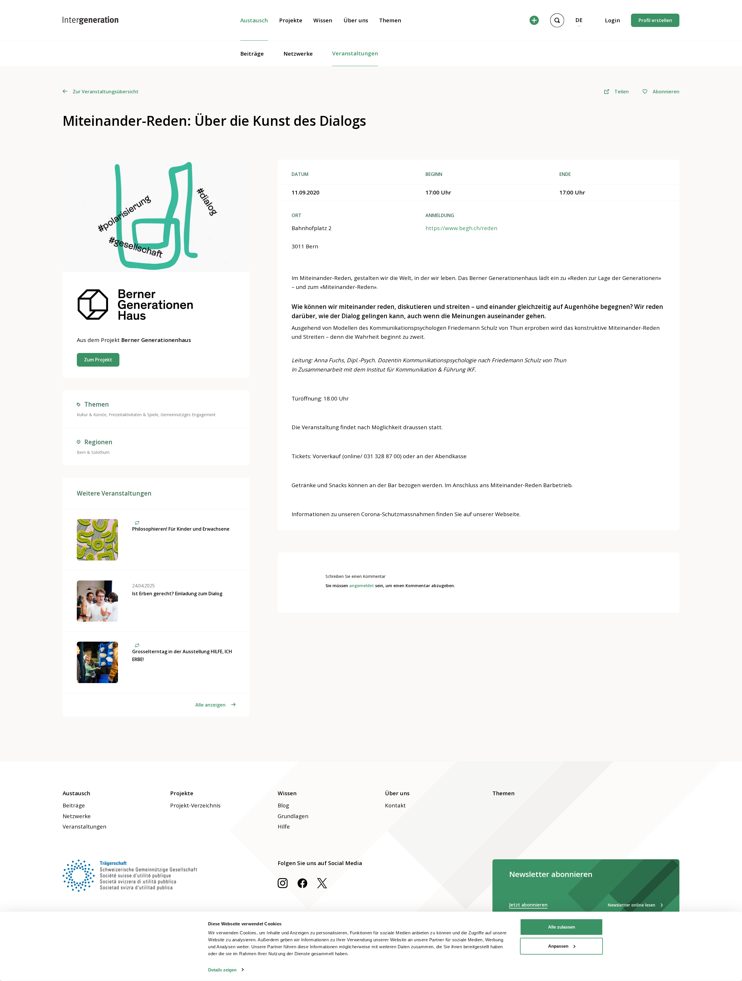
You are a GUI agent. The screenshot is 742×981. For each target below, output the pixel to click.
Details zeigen (222, 969)
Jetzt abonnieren (528, 905)
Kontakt (395, 805)
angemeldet (361, 585)
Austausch (254, 20)
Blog (283, 805)
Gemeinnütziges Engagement (188, 414)
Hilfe (284, 826)
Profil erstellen (655, 20)
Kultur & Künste (91, 414)
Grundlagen (293, 816)
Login (612, 20)
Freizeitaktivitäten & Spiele (133, 414)
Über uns (355, 20)
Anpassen (558, 945)
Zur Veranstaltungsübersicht (105, 91)
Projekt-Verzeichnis (195, 805)
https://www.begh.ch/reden (461, 228)
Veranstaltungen (355, 53)
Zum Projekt (98, 359)
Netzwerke (298, 53)
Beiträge (252, 53)
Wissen (322, 20)
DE (579, 20)
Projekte (290, 20)
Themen (390, 20)
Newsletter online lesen (631, 905)
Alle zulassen (561, 926)
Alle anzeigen (210, 705)
